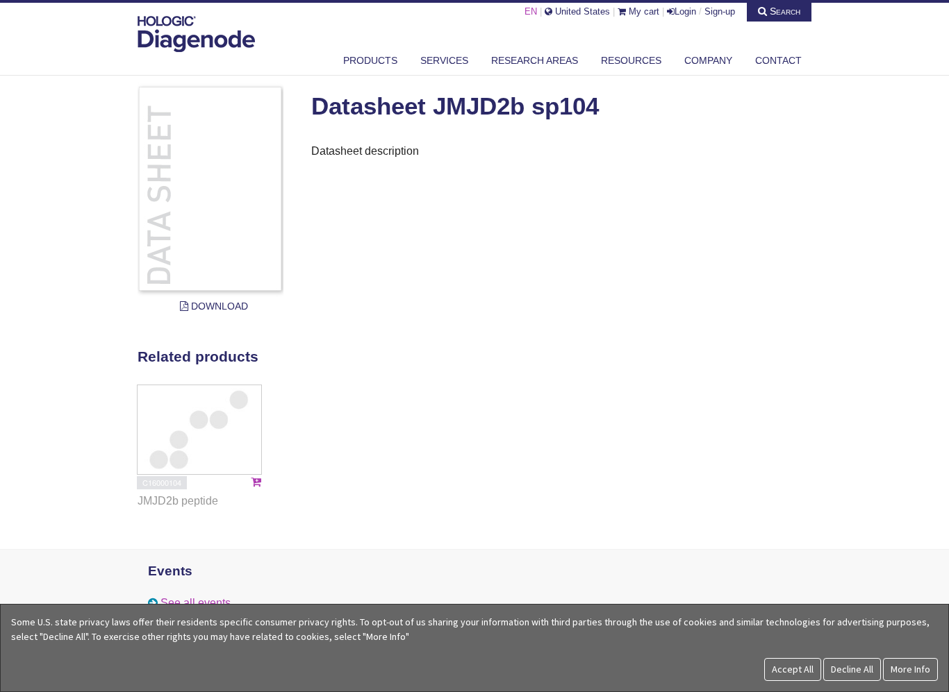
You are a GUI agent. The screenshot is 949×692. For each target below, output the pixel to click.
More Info (910, 669)
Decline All (852, 669)
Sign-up (719, 11)
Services (444, 60)
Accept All (793, 669)
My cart (642, 11)
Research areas (534, 60)
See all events (195, 603)
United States (581, 11)
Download (218, 306)
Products (370, 60)
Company (708, 60)
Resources (631, 60)
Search (783, 11)
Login (685, 11)
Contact (778, 60)
